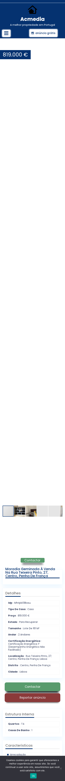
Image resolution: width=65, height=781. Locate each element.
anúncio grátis (45, 33)
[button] (59, 46)
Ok (33, 775)
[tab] (6, 33)
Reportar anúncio (33, 698)
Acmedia (32, 19)
